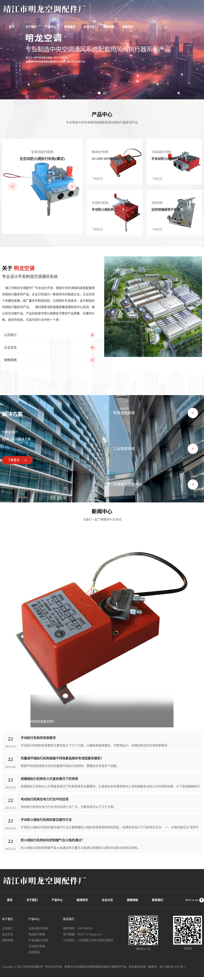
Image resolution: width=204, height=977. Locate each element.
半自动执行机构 (38, 940)
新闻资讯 (70, 26)
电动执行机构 (36, 934)
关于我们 (31, 26)
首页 (12, 26)
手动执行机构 (36, 946)
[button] (99, 93)
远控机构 (34, 952)
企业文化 (89, 26)
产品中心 (50, 26)
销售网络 (132, 899)
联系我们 (128, 26)
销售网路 (108, 26)
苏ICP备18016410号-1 (172, 966)
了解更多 (14, 460)
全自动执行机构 (38, 928)
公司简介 (7, 928)
